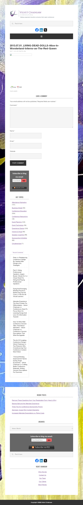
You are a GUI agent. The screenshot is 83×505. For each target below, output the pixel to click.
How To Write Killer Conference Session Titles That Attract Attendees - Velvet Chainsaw (20, 325)
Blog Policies (42, 485)
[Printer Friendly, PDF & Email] (16, 87)
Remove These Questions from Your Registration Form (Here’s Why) (34, 400)
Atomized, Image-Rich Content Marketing (25, 410)
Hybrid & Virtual (17, 232)
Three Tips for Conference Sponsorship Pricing (27, 407)
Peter (15, 257)
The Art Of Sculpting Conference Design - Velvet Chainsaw (20, 342)
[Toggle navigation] (41, 36)
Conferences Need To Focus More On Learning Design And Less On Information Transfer (20, 313)
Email (12, 141)
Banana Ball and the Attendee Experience (25, 403)
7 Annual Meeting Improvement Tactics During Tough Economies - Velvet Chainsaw (20, 360)
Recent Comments (18, 252)
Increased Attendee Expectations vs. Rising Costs (28, 413)
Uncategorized (16, 243)
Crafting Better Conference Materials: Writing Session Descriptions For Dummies (20, 368)
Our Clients (42, 481)
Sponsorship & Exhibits (19, 238)
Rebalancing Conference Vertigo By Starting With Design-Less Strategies (20, 261)
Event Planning (17, 222)
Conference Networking (20, 216)
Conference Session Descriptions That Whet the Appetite (20, 333)
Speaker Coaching (18, 235)
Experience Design (18, 228)
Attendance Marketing (19, 202)
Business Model (17, 208)
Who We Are (42, 472)
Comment (13, 105)
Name (12, 131)
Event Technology (17, 225)
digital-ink (22, 51)
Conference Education (19, 211)
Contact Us (42, 475)
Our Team (42, 478)
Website (12, 151)
